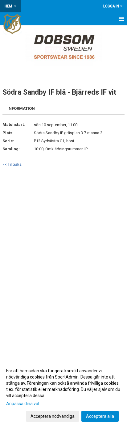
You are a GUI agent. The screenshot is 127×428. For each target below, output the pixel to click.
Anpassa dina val (22, 403)
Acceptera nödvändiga (53, 416)
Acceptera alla (100, 416)
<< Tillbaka (12, 164)
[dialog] (63, 393)
